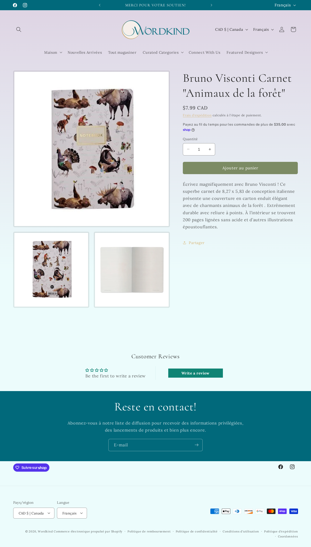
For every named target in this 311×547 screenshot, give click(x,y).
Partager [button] (197, 242)
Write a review (195, 373)
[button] (19, 29)
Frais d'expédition (197, 115)
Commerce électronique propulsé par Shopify (88, 531)
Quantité (190, 139)
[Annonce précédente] (100, 5)
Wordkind (46, 531)
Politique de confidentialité (197, 531)
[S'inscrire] (196, 445)
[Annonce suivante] (211, 5)
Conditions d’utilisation (241, 531)
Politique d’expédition (281, 531)
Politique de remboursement (149, 531)
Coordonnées (288, 536)
